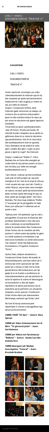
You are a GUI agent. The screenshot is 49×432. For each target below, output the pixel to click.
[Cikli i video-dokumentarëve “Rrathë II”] (24, 35)
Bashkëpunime (17, 65)
